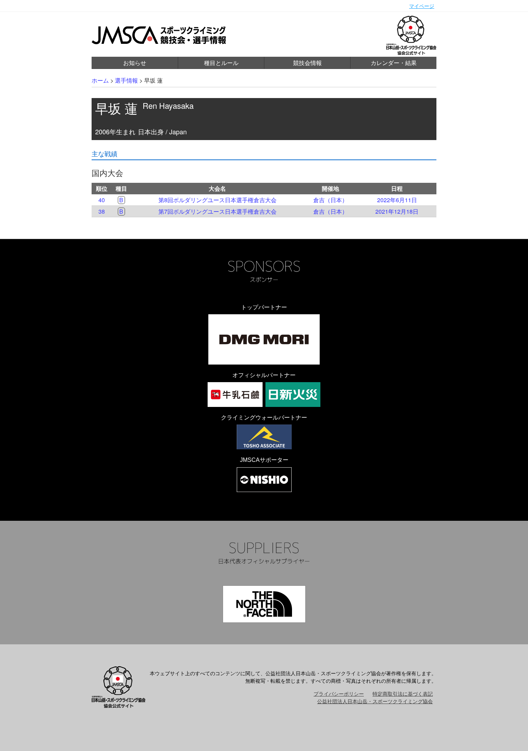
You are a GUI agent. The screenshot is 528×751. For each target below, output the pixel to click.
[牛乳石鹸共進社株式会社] (235, 394)
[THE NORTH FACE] (264, 604)
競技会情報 (307, 63)
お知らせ (134, 63)
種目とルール (221, 63)
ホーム (100, 80)
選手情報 (126, 80)
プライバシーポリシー (339, 693)
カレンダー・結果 (394, 63)
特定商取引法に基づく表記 (402, 693)
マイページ (421, 5)
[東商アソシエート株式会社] (264, 437)
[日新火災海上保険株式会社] (292, 394)
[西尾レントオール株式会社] (264, 479)
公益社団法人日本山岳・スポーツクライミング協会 (375, 701)
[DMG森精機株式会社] (264, 339)
